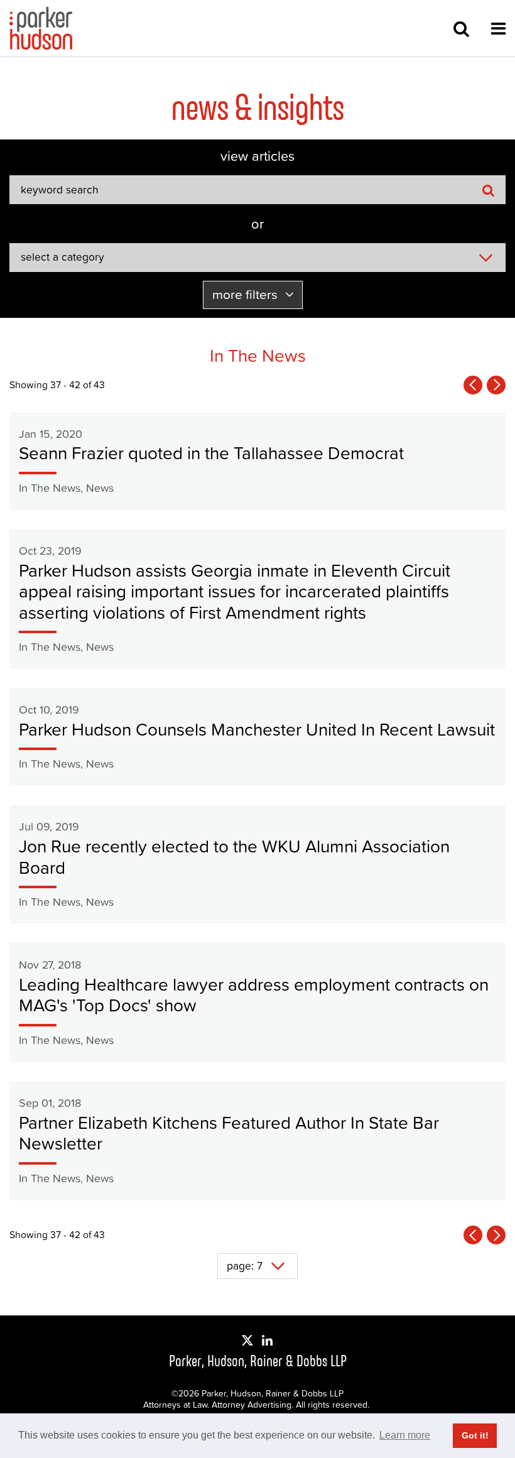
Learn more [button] (404, 1435)
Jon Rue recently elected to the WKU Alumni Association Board (234, 857)
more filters (246, 294)
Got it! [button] (475, 1435)
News (100, 487)
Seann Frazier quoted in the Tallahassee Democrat (211, 453)
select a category (62, 257)
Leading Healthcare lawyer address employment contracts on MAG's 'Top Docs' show (254, 995)
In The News (49, 487)
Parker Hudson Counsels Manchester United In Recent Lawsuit (257, 729)
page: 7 (245, 1266)
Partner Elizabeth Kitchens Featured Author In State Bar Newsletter (229, 1133)
